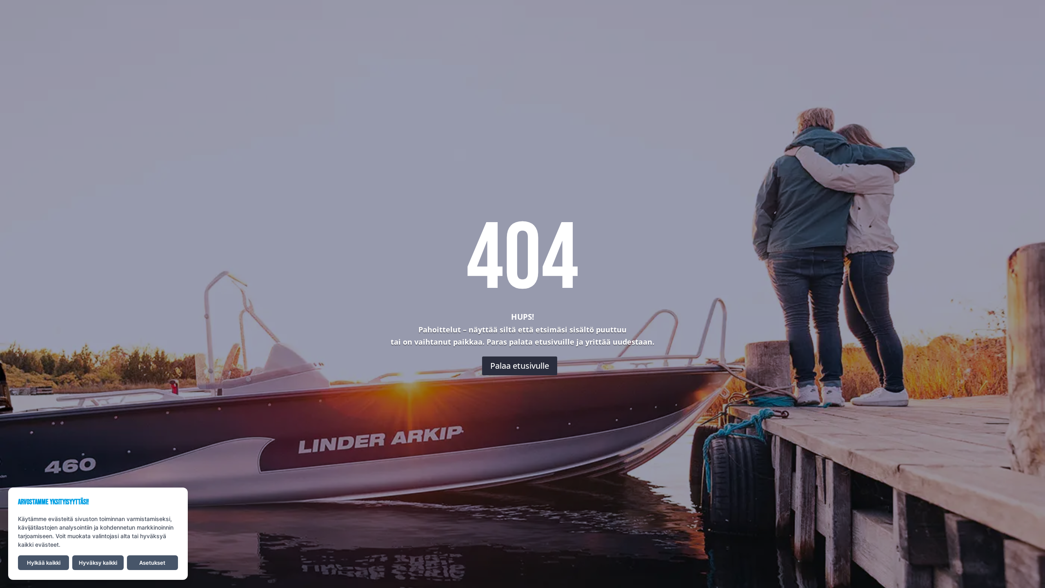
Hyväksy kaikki (98, 562)
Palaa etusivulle (519, 365)
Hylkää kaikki (43, 562)
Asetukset (152, 562)
